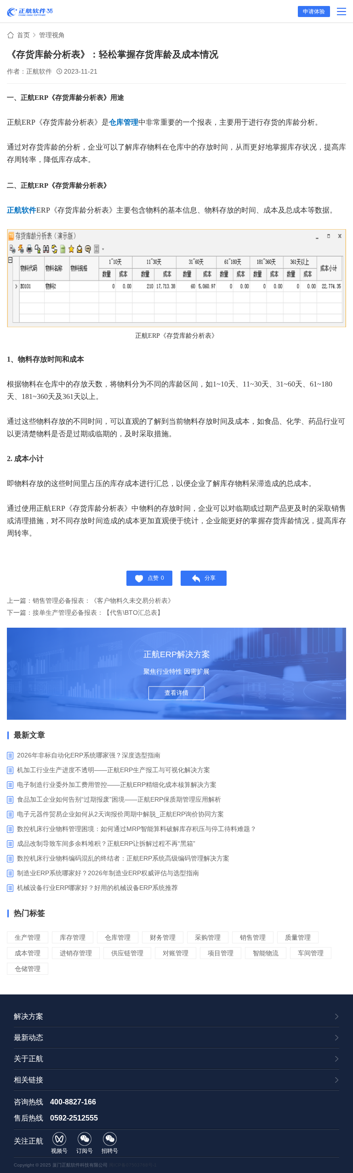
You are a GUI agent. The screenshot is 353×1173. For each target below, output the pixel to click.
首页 (23, 35)
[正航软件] (30, 12)
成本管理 (27, 953)
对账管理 (175, 953)
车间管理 (311, 953)
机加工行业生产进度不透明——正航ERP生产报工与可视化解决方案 (113, 770)
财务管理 (163, 937)
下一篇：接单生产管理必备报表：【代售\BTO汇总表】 (85, 612)
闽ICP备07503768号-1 (133, 1164)
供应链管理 (127, 953)
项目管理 (220, 953)
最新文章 (29, 735)
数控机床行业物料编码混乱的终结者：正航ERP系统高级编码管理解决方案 (123, 858)
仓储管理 (27, 968)
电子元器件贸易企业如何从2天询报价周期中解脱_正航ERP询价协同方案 (120, 814)
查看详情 (176, 692)
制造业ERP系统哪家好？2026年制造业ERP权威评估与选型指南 (108, 873)
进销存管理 (76, 953)
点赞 (156, 578)
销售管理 (253, 937)
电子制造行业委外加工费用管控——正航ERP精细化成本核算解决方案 (116, 784)
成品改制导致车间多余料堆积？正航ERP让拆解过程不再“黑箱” (106, 843)
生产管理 (27, 937)
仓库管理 (118, 937)
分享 (210, 578)
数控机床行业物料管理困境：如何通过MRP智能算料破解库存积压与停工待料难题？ (136, 828)
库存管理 (72, 937)
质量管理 (298, 937)
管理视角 (52, 35)
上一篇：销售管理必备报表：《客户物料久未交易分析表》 (90, 600)
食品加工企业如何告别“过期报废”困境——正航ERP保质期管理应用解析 (119, 799)
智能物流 (266, 953)
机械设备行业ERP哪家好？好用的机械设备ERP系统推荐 (97, 887)
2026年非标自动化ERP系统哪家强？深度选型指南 (88, 755)
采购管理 (208, 937)
